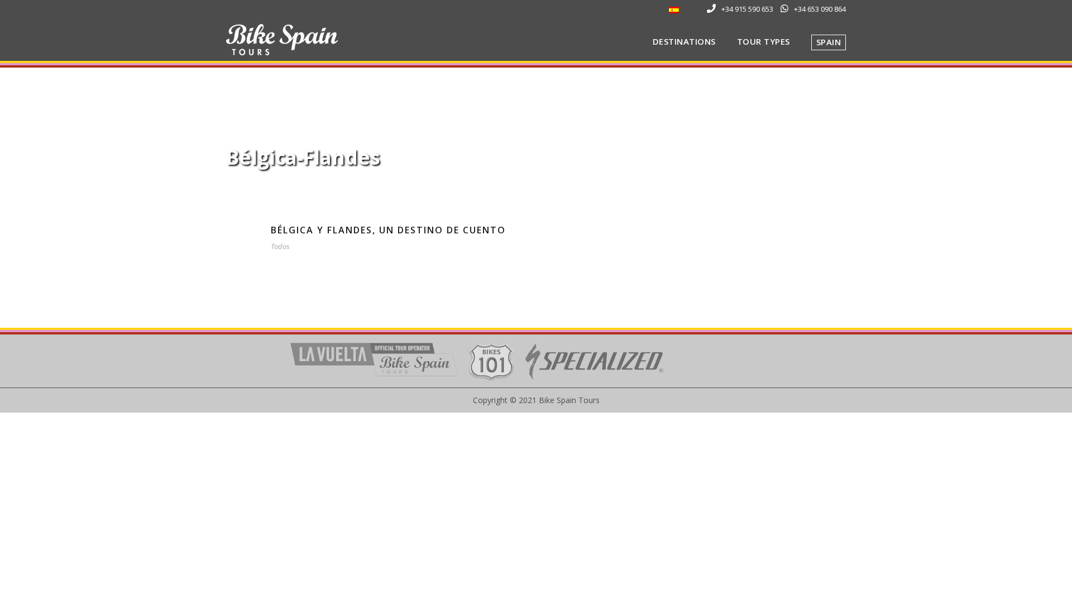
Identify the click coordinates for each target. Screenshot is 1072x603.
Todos (280, 246)
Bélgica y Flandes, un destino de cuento (388, 230)
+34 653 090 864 (820, 9)
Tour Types (763, 41)
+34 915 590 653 (747, 9)
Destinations (684, 41)
